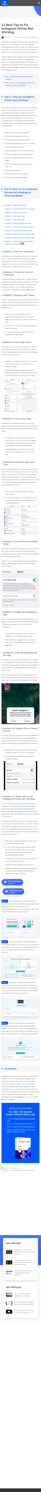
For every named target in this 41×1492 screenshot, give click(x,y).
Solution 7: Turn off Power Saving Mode (19, 227)
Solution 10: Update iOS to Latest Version (20, 238)
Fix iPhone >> (14, 1168)
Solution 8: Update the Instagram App (18, 230)
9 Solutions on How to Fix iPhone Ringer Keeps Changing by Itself (24, 1252)
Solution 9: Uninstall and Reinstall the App (20, 234)
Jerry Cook (8, 37)
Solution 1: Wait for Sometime (15, 205)
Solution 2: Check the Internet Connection (20, 209)
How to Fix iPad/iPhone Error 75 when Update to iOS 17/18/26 (23, 1273)
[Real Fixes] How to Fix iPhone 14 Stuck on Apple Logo (24, 1312)
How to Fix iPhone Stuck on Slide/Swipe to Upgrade (23, 1295)
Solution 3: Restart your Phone (16, 212)
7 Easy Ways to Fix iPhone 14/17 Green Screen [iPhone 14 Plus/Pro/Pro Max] (24, 1262)
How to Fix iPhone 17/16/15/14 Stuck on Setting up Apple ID (24, 1303)
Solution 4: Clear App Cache (15, 216)
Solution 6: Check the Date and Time (18, 223)
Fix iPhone (34, 37)
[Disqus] (20, 1202)
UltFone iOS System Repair (24, 806)
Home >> (6, 1168)
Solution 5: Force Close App (15, 220)
